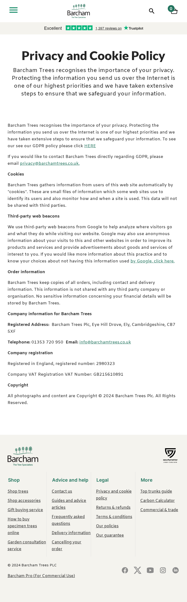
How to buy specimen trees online (22, 526)
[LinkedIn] (175, 570)
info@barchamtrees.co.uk (105, 342)
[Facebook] (125, 570)
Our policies (107, 526)
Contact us (62, 491)
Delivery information (71, 533)
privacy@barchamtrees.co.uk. (50, 163)
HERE (90, 146)
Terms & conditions (114, 516)
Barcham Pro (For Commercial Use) (41, 576)
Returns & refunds (113, 507)
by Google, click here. (153, 261)
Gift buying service (25, 510)
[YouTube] (150, 570)
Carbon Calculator (157, 500)
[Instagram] (163, 570)
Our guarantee (110, 535)
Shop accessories (24, 500)
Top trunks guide (156, 491)
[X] (137, 570)
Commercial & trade (159, 510)
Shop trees (18, 491)
